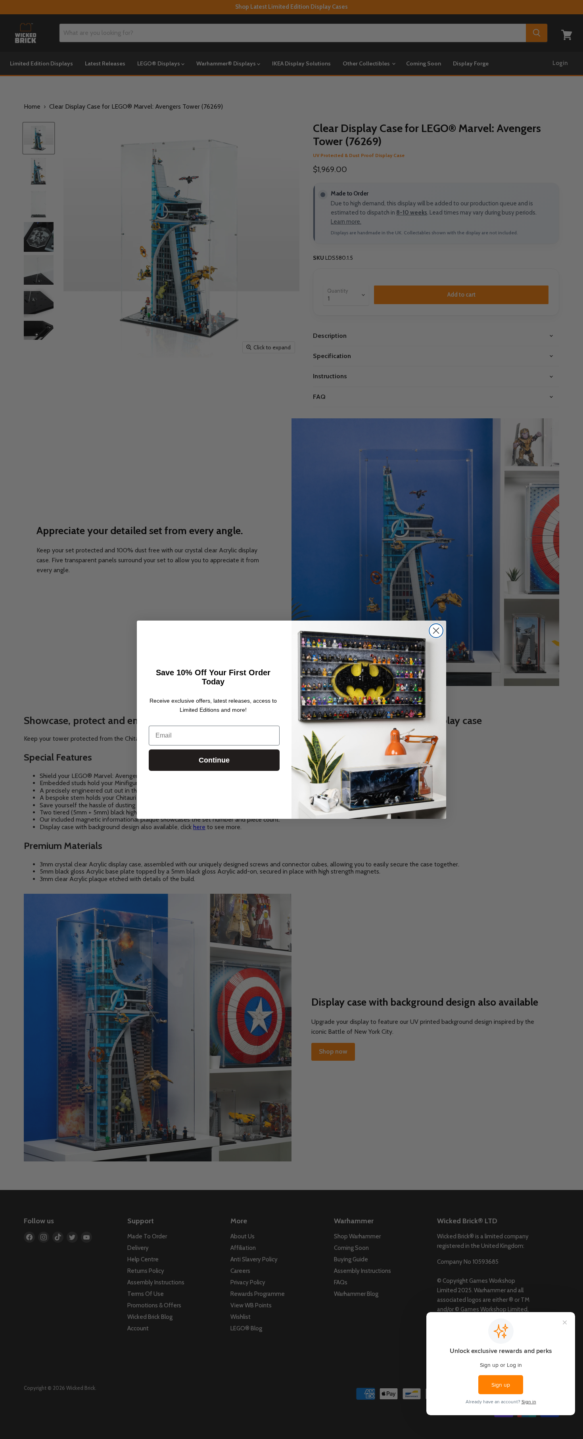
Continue (214, 760)
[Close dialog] (436, 631)
